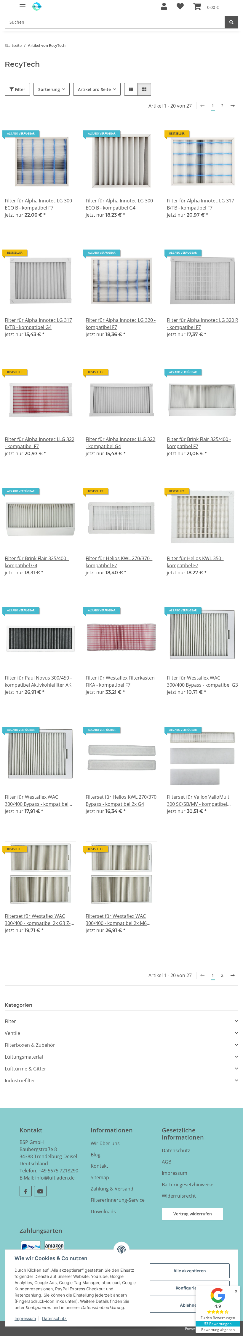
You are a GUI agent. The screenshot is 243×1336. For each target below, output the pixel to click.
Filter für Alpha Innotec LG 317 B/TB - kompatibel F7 (200, 204)
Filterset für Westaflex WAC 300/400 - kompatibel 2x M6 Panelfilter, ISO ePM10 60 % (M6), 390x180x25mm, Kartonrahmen (116, 920)
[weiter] (232, 105)
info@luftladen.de (55, 1177)
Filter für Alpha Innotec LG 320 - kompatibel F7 (121, 323)
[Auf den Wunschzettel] (66, 135)
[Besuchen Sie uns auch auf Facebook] (26, 1191)
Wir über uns (105, 1143)
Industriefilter (20, 1080)
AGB (166, 1161)
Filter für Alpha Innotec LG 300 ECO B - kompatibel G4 (119, 204)
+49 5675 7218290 (58, 1170)
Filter (19, 89)
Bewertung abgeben (218, 1329)
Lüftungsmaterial (24, 1057)
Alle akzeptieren (189, 1270)
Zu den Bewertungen (218, 1317)
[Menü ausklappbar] (22, 3)
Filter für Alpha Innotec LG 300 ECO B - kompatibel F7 (38, 204)
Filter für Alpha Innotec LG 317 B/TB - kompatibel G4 (38, 323)
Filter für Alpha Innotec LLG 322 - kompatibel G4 (120, 443)
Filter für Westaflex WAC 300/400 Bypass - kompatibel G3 (202, 681)
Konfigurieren (190, 1287)
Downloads (103, 1211)
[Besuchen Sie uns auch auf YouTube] (40, 1191)
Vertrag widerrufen (192, 1214)
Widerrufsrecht (179, 1196)
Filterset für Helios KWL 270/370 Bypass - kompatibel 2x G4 (121, 800)
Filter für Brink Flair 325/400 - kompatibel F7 (199, 443)
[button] (164, 6)
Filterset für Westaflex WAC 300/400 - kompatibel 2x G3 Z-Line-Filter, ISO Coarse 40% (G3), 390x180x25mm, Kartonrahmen (40, 920)
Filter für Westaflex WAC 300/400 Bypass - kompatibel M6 (36, 801)
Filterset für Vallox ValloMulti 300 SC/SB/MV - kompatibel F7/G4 (199, 801)
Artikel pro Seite (94, 89)
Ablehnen (189, 1305)
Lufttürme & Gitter (25, 1068)
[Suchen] (231, 22)
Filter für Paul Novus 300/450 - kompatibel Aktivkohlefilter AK (38, 681)
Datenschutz (54, 1318)
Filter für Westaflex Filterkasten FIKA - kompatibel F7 (120, 681)
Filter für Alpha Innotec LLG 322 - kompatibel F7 (39, 443)
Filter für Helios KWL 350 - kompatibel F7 (195, 562)
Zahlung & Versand (112, 1188)
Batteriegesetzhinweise (187, 1184)
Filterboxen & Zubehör (30, 1045)
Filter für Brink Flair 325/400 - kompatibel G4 (37, 562)
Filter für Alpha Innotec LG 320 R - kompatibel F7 (202, 323)
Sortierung (49, 89)
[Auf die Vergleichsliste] (50, 135)
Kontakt (99, 1166)
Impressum (25, 1318)
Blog (95, 1154)
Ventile (12, 1033)
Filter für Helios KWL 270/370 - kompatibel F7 (119, 562)
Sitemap (100, 1177)
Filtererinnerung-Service (118, 1200)
